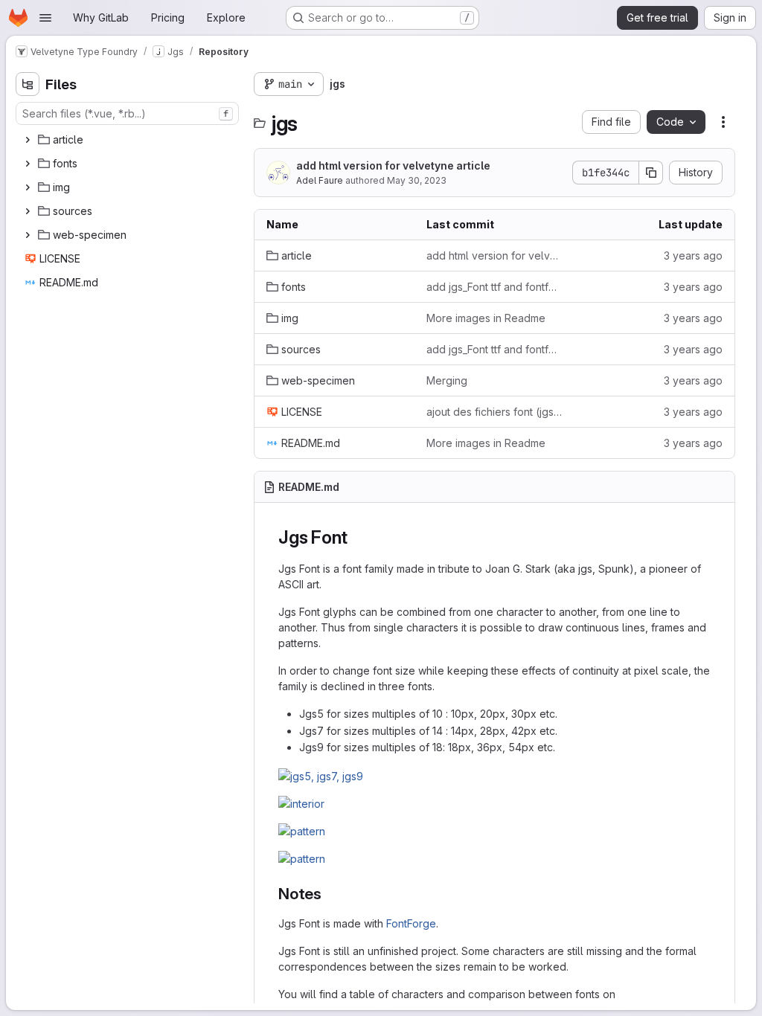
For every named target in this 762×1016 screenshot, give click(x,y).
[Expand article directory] (27, 140)
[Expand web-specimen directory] (27, 235)
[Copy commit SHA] (651, 172)
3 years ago (693, 255)
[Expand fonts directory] (27, 164)
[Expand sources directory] (27, 211)
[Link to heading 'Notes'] (330, 893)
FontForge (411, 923)
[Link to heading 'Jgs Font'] (357, 537)
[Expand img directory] (27, 187)
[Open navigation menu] (45, 18)
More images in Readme (485, 318)
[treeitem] (129, 140)
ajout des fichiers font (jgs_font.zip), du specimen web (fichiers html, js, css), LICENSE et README (494, 411)
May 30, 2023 (416, 180)
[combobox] (127, 113)
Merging (446, 380)
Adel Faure (319, 180)
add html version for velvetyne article (393, 165)
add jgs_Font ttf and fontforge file (494, 286)
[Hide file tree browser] (27, 84)
